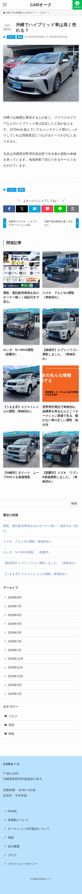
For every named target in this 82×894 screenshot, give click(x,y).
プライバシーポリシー (23, 863)
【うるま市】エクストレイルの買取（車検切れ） (36, 574)
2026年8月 (15, 597)
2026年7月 (15, 606)
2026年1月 (15, 650)
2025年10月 (15, 676)
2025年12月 (15, 658)
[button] (9, 208)
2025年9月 (15, 685)
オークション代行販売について (29, 828)
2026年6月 (15, 615)
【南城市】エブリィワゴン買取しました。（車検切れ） (40, 563)
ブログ (11, 37)
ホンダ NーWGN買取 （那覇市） (27, 552)
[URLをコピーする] (73, 208)
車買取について (18, 820)
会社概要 (14, 846)
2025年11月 (15, 667)
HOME (12, 811)
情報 (20, 37)
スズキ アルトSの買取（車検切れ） (28, 541)
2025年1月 (15, 693)
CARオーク (41, 5)
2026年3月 (15, 632)
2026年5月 (15, 623)
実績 (11, 725)
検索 (74, 503)
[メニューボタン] (5, 5)
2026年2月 (15, 641)
